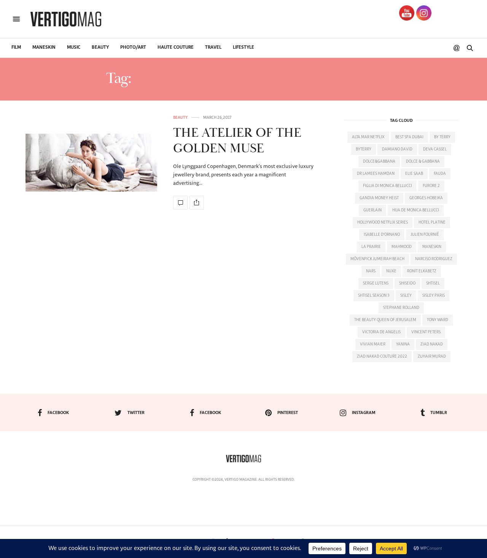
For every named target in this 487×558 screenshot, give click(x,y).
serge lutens (375, 283)
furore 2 (431, 186)
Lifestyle (243, 47)
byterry (363, 149)
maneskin (431, 247)
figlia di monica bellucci (387, 186)
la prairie (371, 247)
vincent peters (426, 332)
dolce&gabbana (379, 161)
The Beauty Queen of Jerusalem (385, 320)
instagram (364, 413)
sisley (406, 295)
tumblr (438, 413)
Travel (213, 47)
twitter (136, 413)
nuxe (391, 271)
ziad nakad (431, 344)
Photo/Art (133, 47)
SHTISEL (433, 283)
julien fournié (425, 235)
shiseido (407, 283)
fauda (440, 174)
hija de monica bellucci (415, 210)
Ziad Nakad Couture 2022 (382, 356)
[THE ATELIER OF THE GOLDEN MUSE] (91, 162)
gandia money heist (379, 198)
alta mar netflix (368, 137)
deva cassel (435, 149)
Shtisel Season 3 (374, 295)
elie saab (414, 174)
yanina (403, 344)
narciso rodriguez (433, 259)
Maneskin (44, 47)
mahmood (402, 247)
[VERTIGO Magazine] (65, 19)
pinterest (287, 413)
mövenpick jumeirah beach (377, 259)
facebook (58, 413)
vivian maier (372, 344)
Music (73, 47)
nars (371, 271)
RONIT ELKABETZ (421, 271)
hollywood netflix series (382, 222)
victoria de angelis (381, 332)
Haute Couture (176, 47)
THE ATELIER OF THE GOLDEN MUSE (237, 141)
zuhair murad (432, 356)
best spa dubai (409, 137)
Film (16, 47)
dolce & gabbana (423, 161)
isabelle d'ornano (382, 235)
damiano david (397, 149)
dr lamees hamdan (376, 174)
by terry (442, 137)
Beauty (100, 47)
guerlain (372, 210)
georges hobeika (426, 198)
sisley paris (433, 295)
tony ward (437, 320)
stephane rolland (401, 308)
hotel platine (432, 222)
